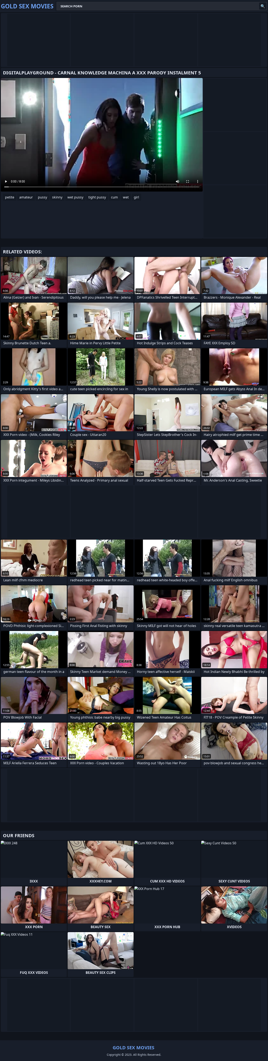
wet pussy (75, 197)
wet (126, 197)
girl (136, 197)
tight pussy (97, 197)
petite (9, 197)
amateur (26, 197)
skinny (57, 197)
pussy (42, 197)
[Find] (262, 6)
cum (114, 197)
